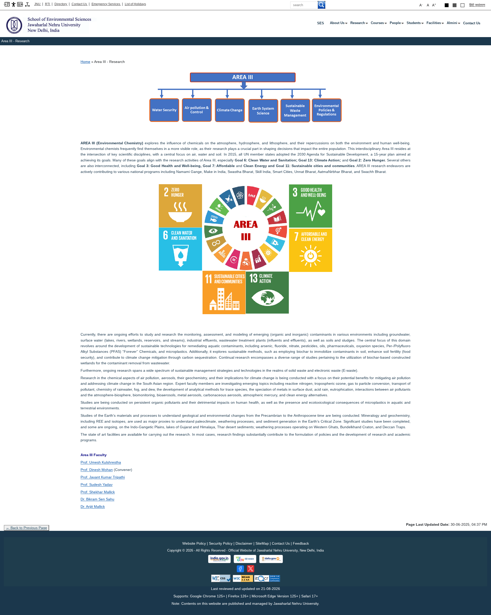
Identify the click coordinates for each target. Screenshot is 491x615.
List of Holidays (135, 4)
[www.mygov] (245, 559)
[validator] (221, 578)
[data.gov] (271, 559)
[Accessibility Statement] (14, 4)
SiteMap (262, 543)
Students (414, 24)
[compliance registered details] (267, 578)
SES (320, 23)
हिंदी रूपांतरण (477, 5)
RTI (48, 4)
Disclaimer (244, 543)
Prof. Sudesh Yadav (97, 484)
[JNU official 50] (250, 568)
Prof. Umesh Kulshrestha (101, 462)
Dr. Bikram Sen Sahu (97, 499)
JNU (37, 4)
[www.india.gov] (219, 559)
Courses (378, 24)
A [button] (434, 5)
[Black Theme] (447, 5)
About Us (338, 24)
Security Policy (220, 543)
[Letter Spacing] (27, 4)
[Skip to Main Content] (7, 4)
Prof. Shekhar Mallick (98, 492)
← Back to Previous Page (26, 528)
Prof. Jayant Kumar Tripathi (103, 477)
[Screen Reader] (20, 4)
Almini (453, 24)
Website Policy (194, 543)
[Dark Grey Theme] (454, 5)
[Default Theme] (462, 5)
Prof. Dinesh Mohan (97, 470)
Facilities (434, 24)
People (396, 24)
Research (358, 24)
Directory (61, 4)
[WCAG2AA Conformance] (243, 578)
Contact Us (80, 4)
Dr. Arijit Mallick (93, 506)
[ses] (57, 25)
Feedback (301, 543)
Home (85, 62)
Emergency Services (106, 4)
